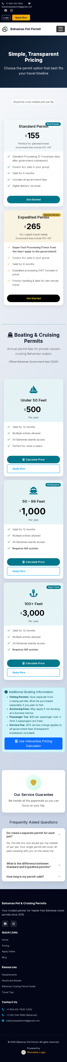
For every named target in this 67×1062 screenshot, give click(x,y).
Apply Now (21, 17)
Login (6, 17)
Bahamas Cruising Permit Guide (18, 986)
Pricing (5, 945)
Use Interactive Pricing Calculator (35, 743)
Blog (4, 957)
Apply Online (8, 951)
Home (5, 939)
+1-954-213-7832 (14, 3)
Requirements (9, 974)
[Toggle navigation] (60, 29)
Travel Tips (8, 992)
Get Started (33, 199)
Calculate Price (35, 459)
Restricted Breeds (12, 980)
